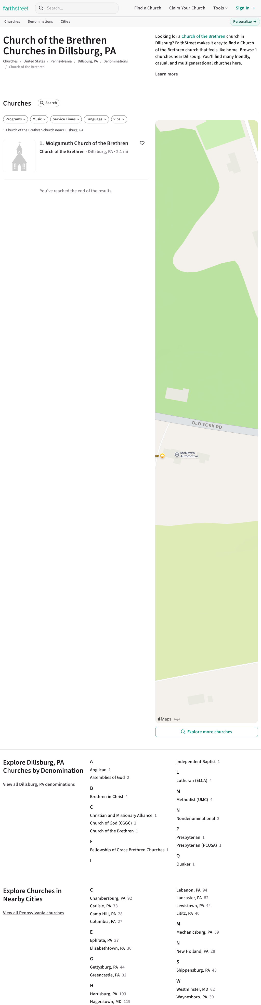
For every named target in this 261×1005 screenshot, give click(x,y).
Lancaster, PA (189, 898)
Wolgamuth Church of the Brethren (76, 156)
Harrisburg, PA (103, 994)
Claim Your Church (187, 8)
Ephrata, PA (101, 940)
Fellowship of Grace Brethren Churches (127, 850)
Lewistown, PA (190, 906)
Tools (218, 8)
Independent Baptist (196, 761)
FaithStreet (16, 8)
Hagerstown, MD (106, 1001)
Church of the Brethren (203, 36)
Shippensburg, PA (193, 970)
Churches (12, 21)
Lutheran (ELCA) (191, 780)
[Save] (142, 143)
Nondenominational (195, 818)
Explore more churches (209, 732)
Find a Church (147, 8)
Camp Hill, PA (103, 914)
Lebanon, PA (188, 890)
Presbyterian (188, 837)
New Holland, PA (192, 951)
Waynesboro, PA (191, 997)
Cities (65, 21)
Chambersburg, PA (107, 898)
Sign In (243, 8)
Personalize (245, 21)
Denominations (40, 21)
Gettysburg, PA (104, 967)
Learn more (166, 74)
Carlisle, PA (100, 906)
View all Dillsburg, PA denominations (39, 784)
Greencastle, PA (105, 975)
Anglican (98, 770)
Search (51, 103)
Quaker (183, 864)
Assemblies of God (107, 777)
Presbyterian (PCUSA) (196, 845)
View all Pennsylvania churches (33, 913)
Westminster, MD (192, 989)
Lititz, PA (184, 913)
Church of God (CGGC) (111, 823)
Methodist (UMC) (192, 799)
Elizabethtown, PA (107, 948)
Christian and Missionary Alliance (121, 815)
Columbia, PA (103, 921)
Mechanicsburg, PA (194, 932)
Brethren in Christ (106, 796)
